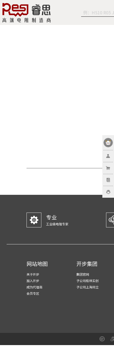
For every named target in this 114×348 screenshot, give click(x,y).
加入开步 (33, 280)
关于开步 (33, 274)
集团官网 (82, 274)
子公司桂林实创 (87, 280)
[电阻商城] (26, 13)
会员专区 (33, 293)
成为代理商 (34, 287)
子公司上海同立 (87, 287)
